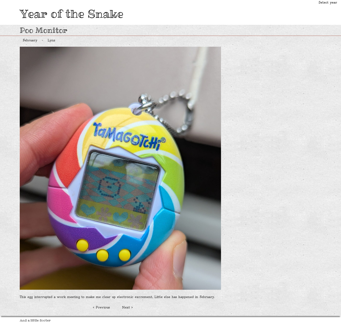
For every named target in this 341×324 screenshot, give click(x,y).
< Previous (101, 307)
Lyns (51, 40)
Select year (328, 2)
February (30, 40)
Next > (127, 307)
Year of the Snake (71, 13)
